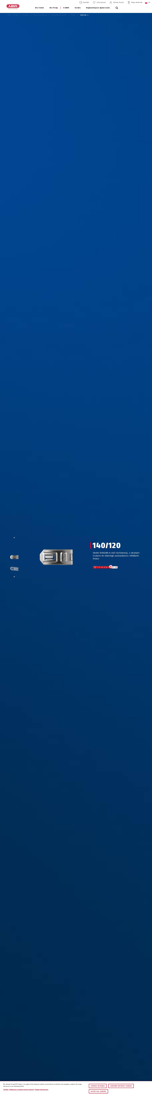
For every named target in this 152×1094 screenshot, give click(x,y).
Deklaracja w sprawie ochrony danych (22, 1089)
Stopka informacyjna (41, 1089)
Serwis (78, 8)
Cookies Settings (98, 1086)
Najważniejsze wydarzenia (98, 8)
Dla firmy (54, 8)
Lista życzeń (101, 2)
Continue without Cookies (121, 1086)
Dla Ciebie (39, 8)
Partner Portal (118, 2)
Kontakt (86, 2)
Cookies (5, 1089)
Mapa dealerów (136, 2)
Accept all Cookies (98, 1091)
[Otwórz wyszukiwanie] (116, 9)
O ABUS (66, 8)
